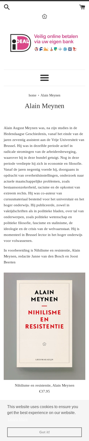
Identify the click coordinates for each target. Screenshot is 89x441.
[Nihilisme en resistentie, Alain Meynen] (44, 326)
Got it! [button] (44, 432)
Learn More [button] (18, 419)
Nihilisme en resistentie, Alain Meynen (44, 385)
